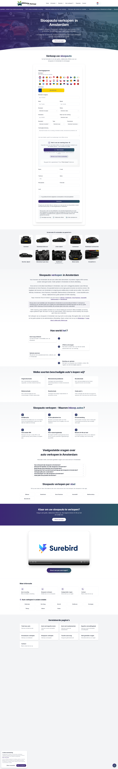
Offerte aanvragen (59, 41)
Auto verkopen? (69, 3)
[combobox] (48, 110)
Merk (39, 101)
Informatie (53, 3)
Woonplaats (41, 182)
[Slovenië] (67, 83)
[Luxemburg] (40, 80)
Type (54, 121)
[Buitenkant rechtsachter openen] (92, 240)
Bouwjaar (40, 108)
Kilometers (40, 114)
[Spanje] (60, 77)
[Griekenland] (43, 83)
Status (61, 108)
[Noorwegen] (50, 83)
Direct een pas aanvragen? (59, 570)
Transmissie (70, 121)
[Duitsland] (57, 77)
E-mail (61, 169)
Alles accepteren (21, 765)
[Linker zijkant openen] (59, 240)
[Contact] (114, 765)
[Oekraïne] (53, 83)
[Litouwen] (40, 83)
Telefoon (40, 176)
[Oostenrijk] (46, 80)
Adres (61, 176)
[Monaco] (53, 77)
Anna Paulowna (76, 297)
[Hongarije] (53, 80)
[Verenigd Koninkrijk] (43, 77)
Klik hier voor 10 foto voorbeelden (59, 156)
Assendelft (83, 297)
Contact (84, 3)
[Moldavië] (57, 83)
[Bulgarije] (67, 80)
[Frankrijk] (50, 77)
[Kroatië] (57, 80)
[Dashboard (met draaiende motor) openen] (59, 255)
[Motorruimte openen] (75, 255)
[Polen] (50, 80)
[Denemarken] (67, 77)
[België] (46, 77)
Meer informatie (5, 757)
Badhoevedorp (55, 299)
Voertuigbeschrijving (43, 127)
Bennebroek (64, 299)
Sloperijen (78, 3)
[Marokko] (78, 83)
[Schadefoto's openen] (92, 255)
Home (47, 3)
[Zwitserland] (46, 83)
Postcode (62, 182)
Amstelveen (68, 297)
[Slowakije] (64, 80)
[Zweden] (74, 77)
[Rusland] (71, 83)
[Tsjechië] (60, 80)
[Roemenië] (71, 80)
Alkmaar (62, 297)
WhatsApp (81, 318)
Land (39, 189)
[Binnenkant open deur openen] (42, 255)
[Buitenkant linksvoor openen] (42, 240)
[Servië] (64, 83)
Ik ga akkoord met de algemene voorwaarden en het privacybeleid (57, 196)
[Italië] (64, 77)
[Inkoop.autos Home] (26, 3)
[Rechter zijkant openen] (26, 255)
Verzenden (59, 201)
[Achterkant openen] (75, 240)
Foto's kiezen (60, 149)
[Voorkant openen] (26, 240)
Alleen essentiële (11, 765)
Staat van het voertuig (65, 114)
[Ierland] (78, 77)
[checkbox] (40, 196)
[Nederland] (40, 77)
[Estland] (74, 80)
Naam (39, 169)
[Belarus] (60, 83)
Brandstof (40, 121)
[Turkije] (74, 83)
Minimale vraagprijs (43, 94)
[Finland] (71, 77)
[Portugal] (43, 80)
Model (61, 101)
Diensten (61, 3)
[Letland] (78, 80)
